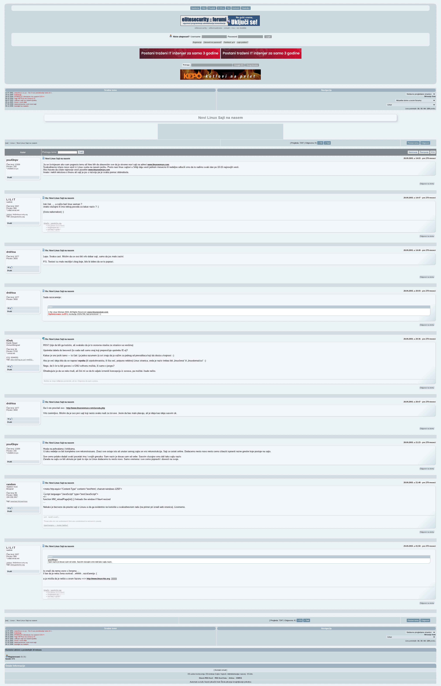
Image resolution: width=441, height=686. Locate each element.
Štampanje (424, 152)
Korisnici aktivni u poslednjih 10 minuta (24, 650)
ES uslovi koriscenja (196, 674)
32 (422, 109)
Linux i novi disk (20, 102)
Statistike (246, 8)
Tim (228, 8)
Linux (12, 143)
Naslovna (195, 8)
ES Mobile (241, 28)
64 (425, 109)
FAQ (204, 8)
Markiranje (413, 152)
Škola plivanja (226, 682)
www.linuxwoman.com (158, 164)
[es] (6, 143)
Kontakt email (220, 670)
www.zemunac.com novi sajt (25, 104)
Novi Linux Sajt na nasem (27, 143)
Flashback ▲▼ (229, 42)
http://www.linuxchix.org (98, 579)
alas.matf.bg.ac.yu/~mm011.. (22, 360)
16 (418, 109)
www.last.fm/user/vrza (19, 501)
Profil (9, 177)
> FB (320, 143)
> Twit (327, 143)
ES (240, 678)
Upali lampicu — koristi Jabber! (56, 525)
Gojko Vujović (221, 674)
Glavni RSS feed (206, 678)
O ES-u (221, 8)
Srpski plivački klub (212, 682)
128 (428, 109)
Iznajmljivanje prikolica (242, 682)
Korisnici (235, 8)
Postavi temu (413, 143)
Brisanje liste (430, 96)
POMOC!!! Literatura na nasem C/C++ (29, 96)
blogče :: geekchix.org (52, 223)
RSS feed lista (221, 678)
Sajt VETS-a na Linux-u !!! (24, 98)
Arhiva (231, 678)
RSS (233, 28)
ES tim (250, 674)
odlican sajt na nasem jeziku (25, 100)
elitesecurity (201, 28)
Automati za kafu (197, 682)
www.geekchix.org (18, 216)
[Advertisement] (220, 131)
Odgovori (425, 143)
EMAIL (226, 28)
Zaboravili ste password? (213, 42)
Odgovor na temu (427, 184)
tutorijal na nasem (21, 106)
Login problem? (242, 42)
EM (237, 678)
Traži (81, 152)
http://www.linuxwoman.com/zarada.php (85, 408)
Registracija (197, 42)
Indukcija (17, 95)
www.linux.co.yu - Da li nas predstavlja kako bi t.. (33, 93)
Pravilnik (211, 8)
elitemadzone (215, 28)
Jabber (9, 214)
